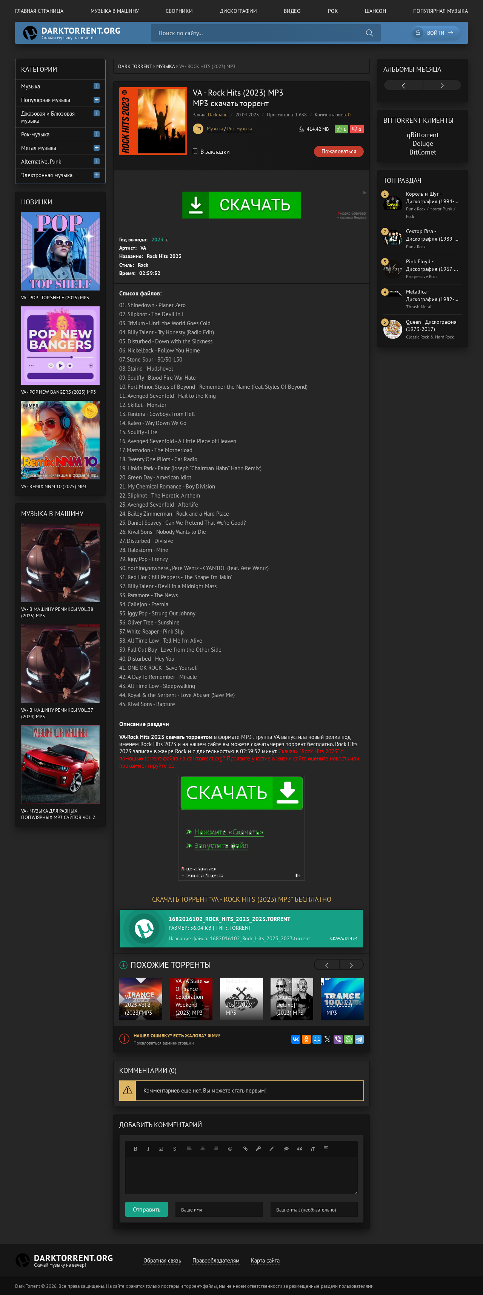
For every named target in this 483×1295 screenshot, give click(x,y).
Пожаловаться (338, 151)
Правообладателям (216, 1260)
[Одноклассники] (306, 1039)
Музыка (215, 128)
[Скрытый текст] (286, 1148)
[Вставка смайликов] (230, 1148)
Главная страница (39, 11)
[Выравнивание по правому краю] (216, 1148)
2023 (157, 239)
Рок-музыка (239, 128)
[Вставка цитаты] (299, 1148)
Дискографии (238, 11)
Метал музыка (38, 147)
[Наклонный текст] (148, 1148)
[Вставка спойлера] (326, 1148)
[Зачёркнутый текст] (174, 1148)
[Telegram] (359, 1039)
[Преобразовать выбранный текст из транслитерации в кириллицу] (312, 1148)
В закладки (215, 151)
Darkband (218, 114)
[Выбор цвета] (271, 1148)
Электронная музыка (46, 175)
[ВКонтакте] (295, 1039)
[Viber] (338, 1039)
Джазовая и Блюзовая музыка (48, 117)
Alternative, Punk (41, 161)
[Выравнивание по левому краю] (189, 1148)
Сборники (179, 11)
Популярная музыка (440, 11)
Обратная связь (162, 1260)
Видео (292, 11)
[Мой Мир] (316, 1039)
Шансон (375, 11)
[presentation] (327, 965)
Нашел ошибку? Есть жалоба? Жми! (177, 1035)
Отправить (146, 1209)
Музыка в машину (115, 11)
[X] (327, 1039)
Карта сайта (265, 1260)
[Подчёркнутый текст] (161, 1148)
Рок (333, 11)
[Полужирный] (135, 1148)
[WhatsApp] (348, 1039)
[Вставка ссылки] (245, 1148)
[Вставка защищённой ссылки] (258, 1148)
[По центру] (202, 1148)
